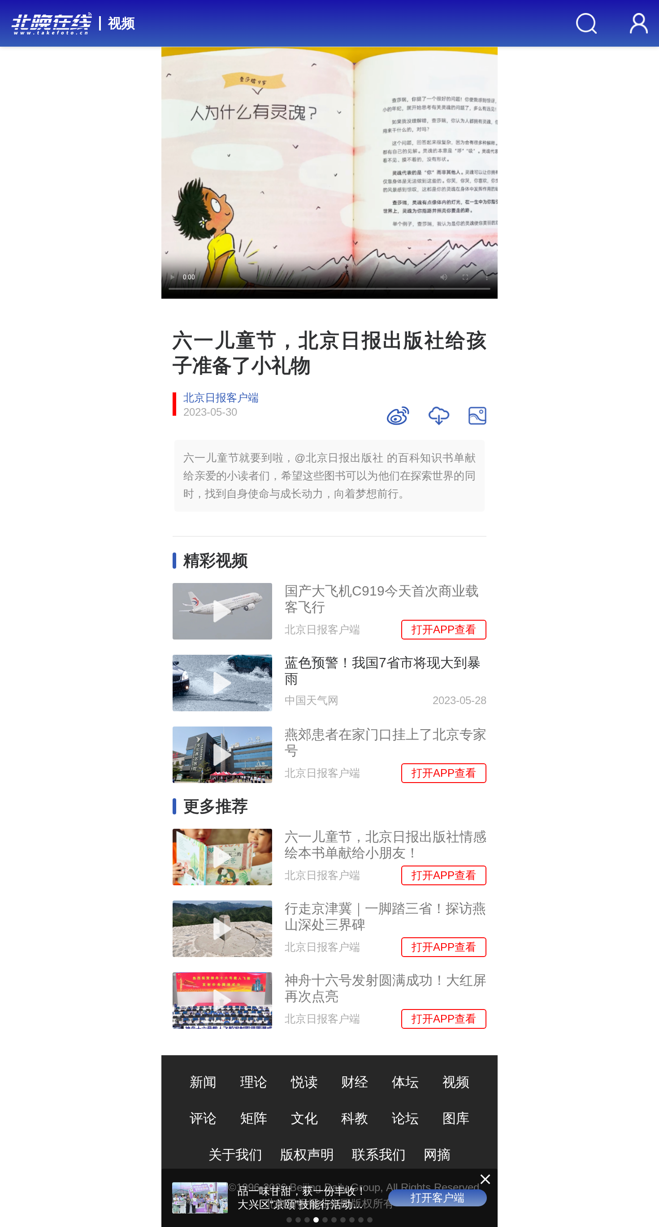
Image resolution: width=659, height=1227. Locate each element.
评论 (203, 1118)
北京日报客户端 (221, 398)
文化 (304, 1118)
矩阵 (253, 1118)
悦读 (304, 1082)
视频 (121, 23)
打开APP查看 (444, 629)
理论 (253, 1082)
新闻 (203, 1082)
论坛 (405, 1118)
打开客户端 (437, 1198)
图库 (455, 1118)
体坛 (405, 1082)
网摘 (437, 1154)
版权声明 (307, 1154)
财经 (354, 1082)
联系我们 (379, 1154)
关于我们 (235, 1154)
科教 (354, 1118)
